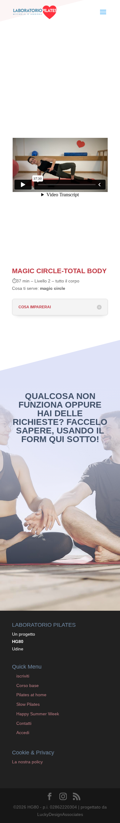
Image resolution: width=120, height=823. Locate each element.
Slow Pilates (28, 704)
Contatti (23, 723)
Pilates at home (31, 694)
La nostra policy (27, 761)
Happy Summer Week (37, 713)
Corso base (27, 685)
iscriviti (22, 675)
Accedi (22, 732)
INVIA (93, 577)
